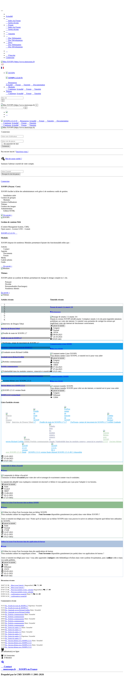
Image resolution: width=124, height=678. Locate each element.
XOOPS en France (28, 669)
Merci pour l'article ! (17, 585)
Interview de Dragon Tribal (10, 328)
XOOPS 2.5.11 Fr (10, 121)
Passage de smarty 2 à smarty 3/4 (61, 307)
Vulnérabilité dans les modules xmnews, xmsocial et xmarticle (22, 376)
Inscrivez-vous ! (22, 152)
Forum (18, 85)
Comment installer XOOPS (59, 376)
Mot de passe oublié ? (13, 159)
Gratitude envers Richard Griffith (12, 357)
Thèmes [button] (9, 91)
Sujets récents (13, 23)
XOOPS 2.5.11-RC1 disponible (69, 452)
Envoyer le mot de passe (10, 174)
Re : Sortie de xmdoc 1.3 (13, 627)
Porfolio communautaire (9, 366)
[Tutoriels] (7, 32)
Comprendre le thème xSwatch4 (12, 466)
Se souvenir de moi (11, 144)
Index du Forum (14, 21)
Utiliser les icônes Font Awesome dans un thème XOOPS (20, 502)
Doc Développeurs (15, 40)
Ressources (12, 83)
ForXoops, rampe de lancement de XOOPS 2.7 (16, 347)
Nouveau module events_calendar (22, 590)
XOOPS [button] (11, 73)
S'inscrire (11, 55)
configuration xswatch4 (19, 594)
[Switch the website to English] (2, 65)
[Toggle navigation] (2, 10)
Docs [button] (10, 42)
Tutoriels (11, 34)
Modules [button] (11, 87)
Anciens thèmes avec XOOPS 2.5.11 (13, 385)
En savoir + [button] (7, 215)
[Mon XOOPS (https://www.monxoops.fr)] (18, 62)
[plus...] (2, 662)
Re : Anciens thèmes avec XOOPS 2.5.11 (18, 641)
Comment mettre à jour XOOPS (61, 344)
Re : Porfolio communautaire (14, 614)
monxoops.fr (9, 669)
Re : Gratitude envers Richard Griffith (17, 610)
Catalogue (12, 89)
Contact (7, 666)
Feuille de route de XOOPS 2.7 (11, 338)
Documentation (39, 85)
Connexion (10, 57)
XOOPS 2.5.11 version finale (10, 395)
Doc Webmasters (14, 38)
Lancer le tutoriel (58, 326)
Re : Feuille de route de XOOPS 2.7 (16, 606)
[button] (7, 18)
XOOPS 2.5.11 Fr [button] (8, 233)
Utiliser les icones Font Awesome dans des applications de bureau (23, 541)
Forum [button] (10, 25)
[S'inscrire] (7, 51)
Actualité (9, 16)
